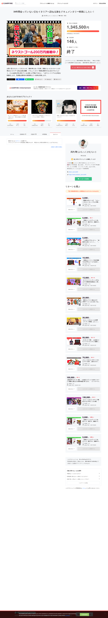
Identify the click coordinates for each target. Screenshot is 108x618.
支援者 (33, 134)
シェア (21, 79)
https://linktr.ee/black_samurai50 (77, 174)
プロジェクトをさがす (62, 3)
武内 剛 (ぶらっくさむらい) (50, 15)
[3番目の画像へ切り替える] (34, 61)
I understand (84, 614)
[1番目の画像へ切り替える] (12, 61)
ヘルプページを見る (83, 482)
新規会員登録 (102, 3)
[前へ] (8, 39)
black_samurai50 (73, 172)
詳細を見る (70, 209)
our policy (67, 615)
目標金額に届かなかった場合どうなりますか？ (77, 476)
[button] (87, 88)
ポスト (11, 79)
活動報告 (23, 134)
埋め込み (49, 79)
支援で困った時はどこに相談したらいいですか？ (78, 479)
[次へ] (59, 39)
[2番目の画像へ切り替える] (23, 61)
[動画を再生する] (34, 39)
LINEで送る (30, 79)
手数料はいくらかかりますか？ (74, 473)
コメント (55, 134)
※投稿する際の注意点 (56, 147)
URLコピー (39, 79)
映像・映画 (63, 15)
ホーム (12, 134)
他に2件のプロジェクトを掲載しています (85, 159)
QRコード (58, 79)
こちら (84, 488)
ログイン (95, 3)
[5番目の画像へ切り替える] (56, 61)
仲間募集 (44, 134)
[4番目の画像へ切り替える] (45, 61)
